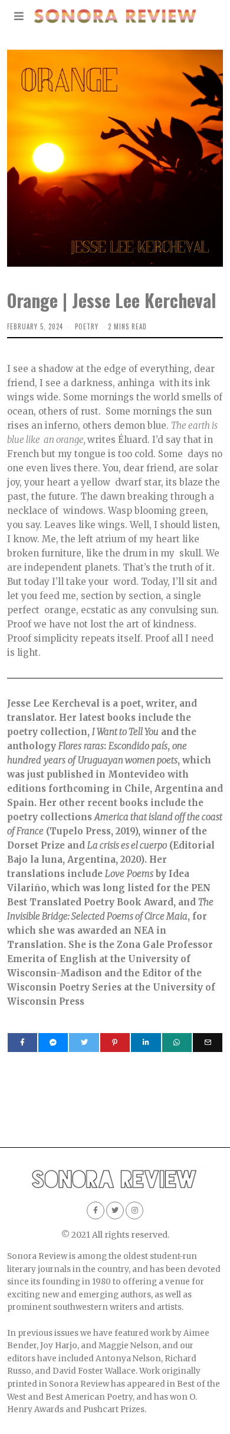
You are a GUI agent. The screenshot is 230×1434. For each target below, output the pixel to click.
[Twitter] (83, 1042)
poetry (86, 326)
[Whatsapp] (177, 1042)
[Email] (207, 1042)
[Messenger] (53, 1042)
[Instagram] (134, 1210)
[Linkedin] (145, 1042)
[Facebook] (22, 1042)
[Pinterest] (115, 1042)
